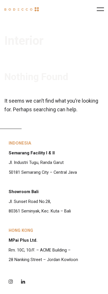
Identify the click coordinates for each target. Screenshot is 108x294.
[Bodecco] (21, 9)
